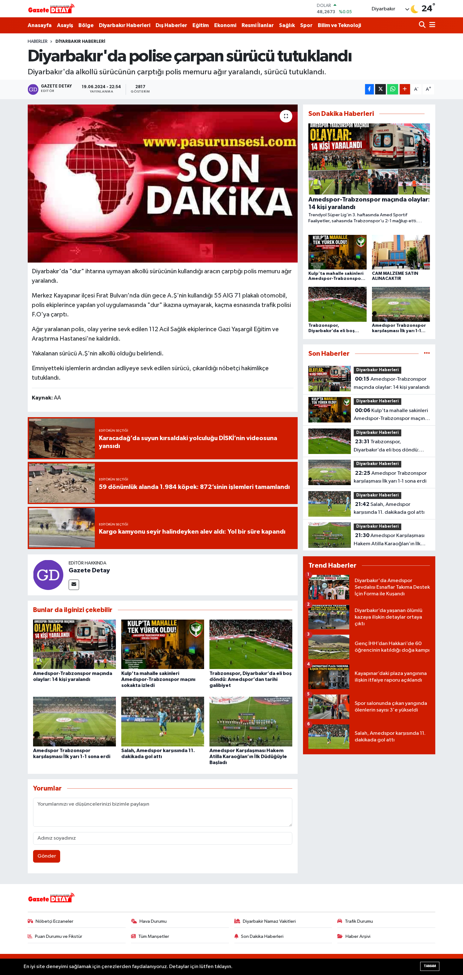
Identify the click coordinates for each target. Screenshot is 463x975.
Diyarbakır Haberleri (124, 25)
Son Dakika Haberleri (262, 936)
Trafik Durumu (359, 921)
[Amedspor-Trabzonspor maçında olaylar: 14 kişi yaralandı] (74, 644)
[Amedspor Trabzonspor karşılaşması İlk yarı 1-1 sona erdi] (74, 721)
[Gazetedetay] (51, 9)
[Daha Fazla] (405, 89)
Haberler (38, 41)
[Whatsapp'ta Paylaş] (392, 89)
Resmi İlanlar (258, 25)
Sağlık (287, 25)
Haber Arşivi (358, 936)
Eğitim (200, 25)
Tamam (430, 966)
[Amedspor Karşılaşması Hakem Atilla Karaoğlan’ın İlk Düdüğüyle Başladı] (250, 721)
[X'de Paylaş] (380, 89)
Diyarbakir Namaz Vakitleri (269, 921)
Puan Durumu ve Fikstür (58, 936)
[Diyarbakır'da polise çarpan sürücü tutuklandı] (163, 184)
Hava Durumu (153, 921)
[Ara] (423, 25)
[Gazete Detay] (48, 574)
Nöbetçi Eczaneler (54, 921)
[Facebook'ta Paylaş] (369, 89)
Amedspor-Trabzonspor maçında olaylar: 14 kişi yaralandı (392, 383)
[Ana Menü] (431, 25)
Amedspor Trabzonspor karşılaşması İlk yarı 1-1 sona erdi (390, 477)
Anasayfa (40, 25)
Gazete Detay (89, 570)
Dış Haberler (171, 25)
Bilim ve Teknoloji (339, 25)
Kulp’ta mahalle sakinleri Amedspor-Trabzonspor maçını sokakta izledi (158, 679)
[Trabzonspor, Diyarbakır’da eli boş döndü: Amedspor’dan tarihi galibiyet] (250, 644)
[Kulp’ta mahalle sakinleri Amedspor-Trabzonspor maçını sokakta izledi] (162, 644)
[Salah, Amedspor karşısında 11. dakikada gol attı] (162, 721)
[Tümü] (427, 353)
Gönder (46, 856)
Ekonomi (225, 25)
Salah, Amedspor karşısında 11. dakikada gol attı (389, 508)
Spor (306, 25)
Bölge (86, 25)
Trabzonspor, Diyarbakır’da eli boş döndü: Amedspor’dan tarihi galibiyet (250, 679)
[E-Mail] (74, 585)
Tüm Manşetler (153, 936)
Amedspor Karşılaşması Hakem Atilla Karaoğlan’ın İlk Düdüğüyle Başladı (248, 756)
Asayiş (65, 25)
